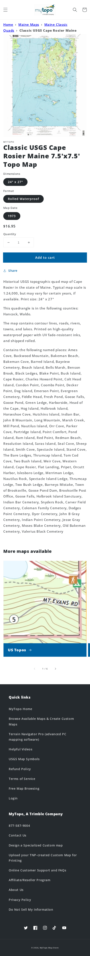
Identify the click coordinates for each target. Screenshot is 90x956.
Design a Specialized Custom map (36, 845)
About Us (16, 890)
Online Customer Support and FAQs (37, 870)
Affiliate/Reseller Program (29, 880)
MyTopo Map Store (49, 947)
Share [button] (12, 270)
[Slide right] (55, 668)
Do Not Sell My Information (31, 909)
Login (13, 798)
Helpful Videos (20, 749)
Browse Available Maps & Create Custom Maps (41, 721)
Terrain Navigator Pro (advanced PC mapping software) (37, 737)
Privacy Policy (20, 900)
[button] (5, 10)
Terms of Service (22, 779)
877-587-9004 (19, 825)
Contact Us (17, 835)
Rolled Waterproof (23, 199)
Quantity (9, 234)
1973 (12, 216)
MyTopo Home (20, 709)
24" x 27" (15, 182)
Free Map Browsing (24, 788)
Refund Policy (20, 769)
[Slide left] (35, 668)
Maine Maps (28, 24)
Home (8, 24)
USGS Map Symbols (24, 759)
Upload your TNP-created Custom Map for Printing (43, 858)
